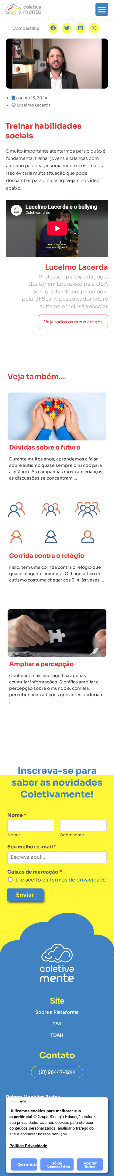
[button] (101, 9)
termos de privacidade (77, 880)
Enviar (25, 894)
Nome (16, 815)
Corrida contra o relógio (47, 556)
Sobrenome (72, 835)
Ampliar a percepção (41, 664)
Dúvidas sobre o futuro (45, 447)
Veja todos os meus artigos (73, 322)
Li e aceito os (61, 880)
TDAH (57, 1035)
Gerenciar (27, 1164)
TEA (57, 1023)
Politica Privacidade (28, 1145)
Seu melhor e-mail (32, 847)
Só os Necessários (58, 1165)
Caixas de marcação (34, 872)
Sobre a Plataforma (57, 1012)
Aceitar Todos (90, 1165)
